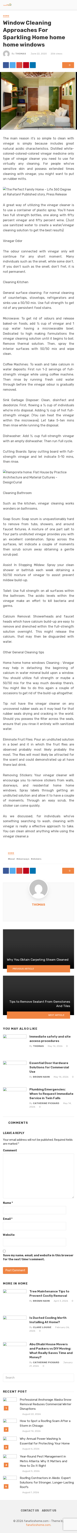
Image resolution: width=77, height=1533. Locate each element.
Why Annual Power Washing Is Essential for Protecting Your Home (45, 1441)
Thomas (20, 53)
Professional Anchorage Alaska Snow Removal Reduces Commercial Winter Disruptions (45, 1404)
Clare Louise (42, 1327)
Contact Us (30, 1510)
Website (9, 1235)
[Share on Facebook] (6, 65)
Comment (10, 1150)
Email (7, 1219)
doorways (23, 859)
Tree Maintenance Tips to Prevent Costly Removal (49, 1293)
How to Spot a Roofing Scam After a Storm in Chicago (45, 1423)
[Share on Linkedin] (33, 65)
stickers (36, 859)
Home (6, 16)
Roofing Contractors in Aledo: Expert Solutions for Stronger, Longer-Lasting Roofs (47, 1482)
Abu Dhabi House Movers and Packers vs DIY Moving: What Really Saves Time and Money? (51, 1350)
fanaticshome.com (38, 1525)
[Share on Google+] (19, 65)
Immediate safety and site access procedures (50, 1039)
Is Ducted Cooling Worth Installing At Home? (48, 1320)
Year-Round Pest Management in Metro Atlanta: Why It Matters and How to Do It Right (43, 1461)
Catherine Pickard (46, 1103)
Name (8, 1203)
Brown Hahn (41, 1076)
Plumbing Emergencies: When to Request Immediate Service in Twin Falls (51, 1093)
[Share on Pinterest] (26, 65)
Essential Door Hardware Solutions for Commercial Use (49, 1067)
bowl (12, 859)
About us (49, 1510)
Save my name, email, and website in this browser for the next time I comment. (38, 1257)
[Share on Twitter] (13, 65)
